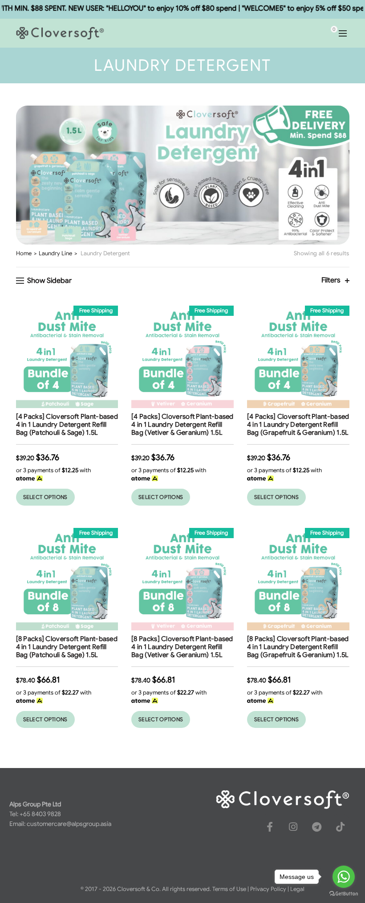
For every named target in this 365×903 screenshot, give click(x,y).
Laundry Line (55, 253)
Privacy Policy (268, 889)
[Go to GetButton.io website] (343, 894)
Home (24, 253)
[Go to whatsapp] (344, 877)
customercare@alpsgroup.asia (69, 824)
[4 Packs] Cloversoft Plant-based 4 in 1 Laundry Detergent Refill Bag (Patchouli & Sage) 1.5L (67, 425)
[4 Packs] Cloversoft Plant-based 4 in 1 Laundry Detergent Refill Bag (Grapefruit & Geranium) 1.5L (298, 425)
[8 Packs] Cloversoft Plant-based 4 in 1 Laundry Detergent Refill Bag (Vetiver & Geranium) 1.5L (182, 647)
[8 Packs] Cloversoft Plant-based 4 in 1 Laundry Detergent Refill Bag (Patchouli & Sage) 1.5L (67, 647)
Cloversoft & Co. (139, 889)
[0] (326, 33)
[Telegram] (317, 826)
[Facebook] (270, 826)
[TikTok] (340, 826)
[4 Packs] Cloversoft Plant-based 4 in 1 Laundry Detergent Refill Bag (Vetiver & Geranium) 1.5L (182, 425)
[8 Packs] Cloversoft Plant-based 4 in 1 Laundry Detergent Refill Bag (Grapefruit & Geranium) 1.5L (298, 647)
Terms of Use (229, 889)
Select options (45, 497)
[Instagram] (293, 826)
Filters (331, 280)
